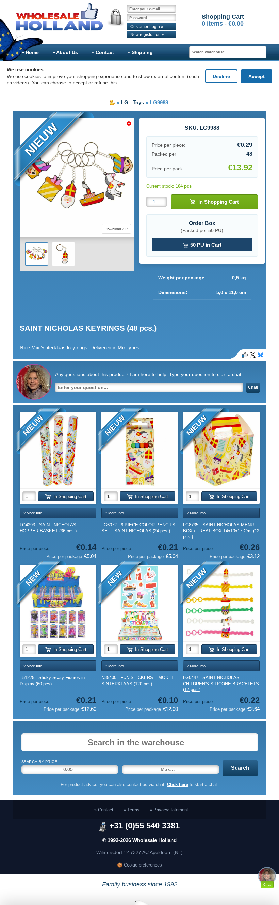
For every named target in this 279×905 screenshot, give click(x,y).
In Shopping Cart (218, 202)
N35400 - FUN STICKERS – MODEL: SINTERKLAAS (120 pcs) (138, 680)
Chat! (253, 387)
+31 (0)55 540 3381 (144, 825)
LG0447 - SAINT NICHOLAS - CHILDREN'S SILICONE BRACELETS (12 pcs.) (221, 683)
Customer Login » (146, 26)
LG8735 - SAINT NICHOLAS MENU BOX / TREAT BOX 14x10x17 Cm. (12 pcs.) (221, 530)
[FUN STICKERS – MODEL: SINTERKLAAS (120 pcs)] (139, 603)
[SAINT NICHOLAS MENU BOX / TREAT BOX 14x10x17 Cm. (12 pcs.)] (221, 450)
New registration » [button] (147, 34)
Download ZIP (116, 229)
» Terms (132, 809)
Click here (177, 784)
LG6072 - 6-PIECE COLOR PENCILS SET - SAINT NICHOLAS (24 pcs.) (138, 527)
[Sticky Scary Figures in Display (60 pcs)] (58, 603)
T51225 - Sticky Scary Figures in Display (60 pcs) (52, 680)
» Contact (103, 52)
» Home (30, 52)
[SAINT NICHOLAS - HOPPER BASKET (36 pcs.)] (58, 450)
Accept (256, 76)
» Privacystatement (169, 809)
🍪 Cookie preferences (139, 865)
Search (240, 768)
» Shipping (140, 52)
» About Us (65, 52)
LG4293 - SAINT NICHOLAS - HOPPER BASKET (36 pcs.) (49, 527)
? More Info (32, 513)
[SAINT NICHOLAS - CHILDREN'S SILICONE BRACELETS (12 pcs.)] (221, 603)
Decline (221, 76)
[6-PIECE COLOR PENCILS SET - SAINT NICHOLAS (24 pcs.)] (139, 450)
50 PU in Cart (205, 245)
